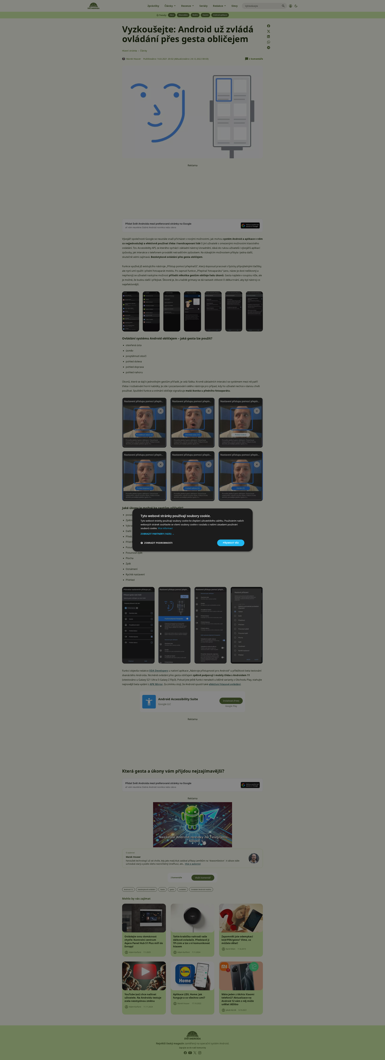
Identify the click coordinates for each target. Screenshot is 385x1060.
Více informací (165, 528)
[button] (192, 533)
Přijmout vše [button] (231, 542)
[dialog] (192, 530)
